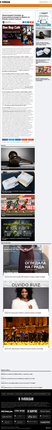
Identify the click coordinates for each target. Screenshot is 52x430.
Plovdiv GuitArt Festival (11, 142)
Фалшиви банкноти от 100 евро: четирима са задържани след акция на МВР (17, 192)
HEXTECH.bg (10, 428)
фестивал (27, 142)
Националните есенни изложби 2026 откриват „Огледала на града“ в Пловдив (25, 276)
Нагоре (48, 427)
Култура (6, 8)
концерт (22, 142)
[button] (23, 22)
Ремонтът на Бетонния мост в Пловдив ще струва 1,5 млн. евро (18, 378)
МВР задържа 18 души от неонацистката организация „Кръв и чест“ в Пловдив (21, 387)
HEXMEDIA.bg (28, 428)
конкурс (17, 50)
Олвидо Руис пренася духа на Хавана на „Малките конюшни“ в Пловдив (23, 312)
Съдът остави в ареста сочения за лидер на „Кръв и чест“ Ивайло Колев (43, 43)
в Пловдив (3, 8)
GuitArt (26, 65)
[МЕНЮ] (2, 6)
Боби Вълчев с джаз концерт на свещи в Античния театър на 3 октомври (24, 348)
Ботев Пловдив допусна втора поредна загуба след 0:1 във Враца (17, 215)
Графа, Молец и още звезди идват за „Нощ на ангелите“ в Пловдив (18, 383)
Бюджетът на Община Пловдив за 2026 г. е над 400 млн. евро (17, 374)
